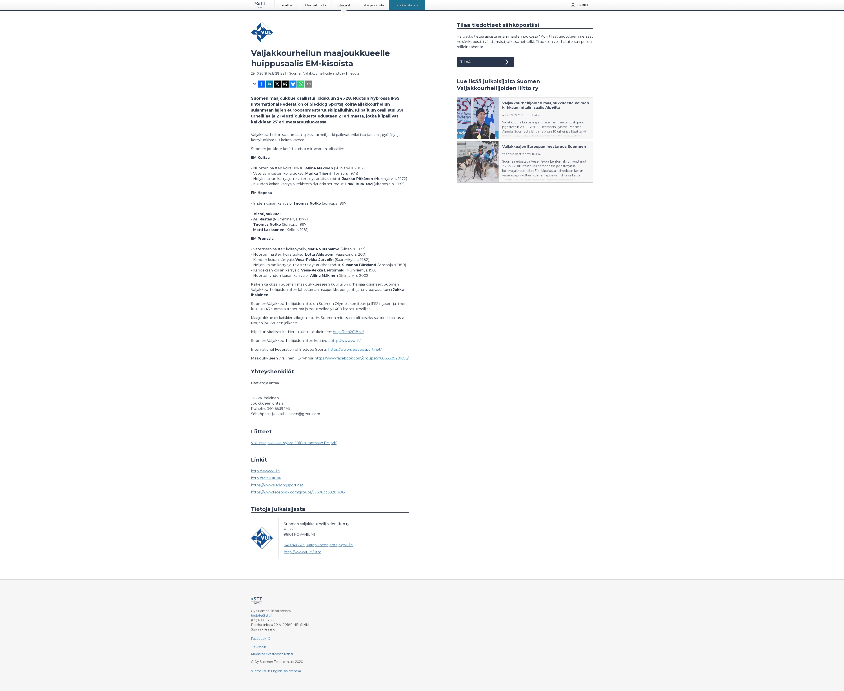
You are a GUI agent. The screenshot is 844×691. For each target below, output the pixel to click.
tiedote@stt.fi (261, 616)
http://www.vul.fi (265, 471)
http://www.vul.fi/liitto (302, 552)
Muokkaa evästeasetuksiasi (272, 654)
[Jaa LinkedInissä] (269, 84)
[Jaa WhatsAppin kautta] (300, 84)
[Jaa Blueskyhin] (292, 84)
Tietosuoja (259, 646)
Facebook (258, 639)
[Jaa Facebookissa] (261, 84)
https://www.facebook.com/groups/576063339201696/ (362, 358)
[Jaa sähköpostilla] (308, 84)
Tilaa (465, 62)
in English (274, 671)
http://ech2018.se (266, 478)
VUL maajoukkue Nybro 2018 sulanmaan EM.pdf (294, 443)
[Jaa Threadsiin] (285, 84)
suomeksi (258, 671)
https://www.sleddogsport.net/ (355, 349)
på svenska (292, 671)
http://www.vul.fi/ (345, 341)
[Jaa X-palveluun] (277, 84)
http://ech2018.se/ (348, 332)
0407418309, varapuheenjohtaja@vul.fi (318, 545)
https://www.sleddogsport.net (277, 485)
